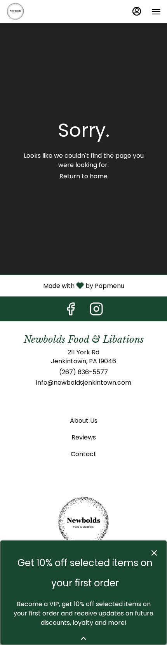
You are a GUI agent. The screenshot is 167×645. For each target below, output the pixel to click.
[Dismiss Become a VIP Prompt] (154, 553)
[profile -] (136, 11)
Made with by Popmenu (65, 285)
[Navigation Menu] (156, 11)
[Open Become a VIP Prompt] (83, 638)
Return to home (83, 176)
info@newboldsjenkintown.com (83, 382)
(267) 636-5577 (83, 372)
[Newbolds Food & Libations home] (41, 11)
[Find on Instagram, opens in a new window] (96, 311)
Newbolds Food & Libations (83, 523)
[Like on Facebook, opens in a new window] (71, 311)
